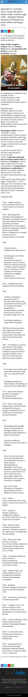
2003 (4, 619)
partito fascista (10, 415)
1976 (4, 498)
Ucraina (13, 632)
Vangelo (11, 534)
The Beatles (8, 320)
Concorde (15, 519)
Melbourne (13, 283)
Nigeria (12, 605)
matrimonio (9, 532)
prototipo (10, 560)
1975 (4, 450)
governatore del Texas (13, 303)
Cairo (22, 269)
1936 (4, 202)
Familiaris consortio (18, 529)
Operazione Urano (12, 226)
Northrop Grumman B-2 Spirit (14, 564)
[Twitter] (5, 31)
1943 (4, 242)
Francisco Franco (17, 493)
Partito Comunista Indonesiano (12, 331)
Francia (22, 250)
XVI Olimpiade (18, 286)
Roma (12, 456)
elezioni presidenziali (10, 637)
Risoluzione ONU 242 (12, 349)
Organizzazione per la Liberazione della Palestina (14, 431)
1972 (4, 391)
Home (2, 5)
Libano (7, 248)
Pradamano (17, 93)
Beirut (11, 570)
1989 (4, 570)
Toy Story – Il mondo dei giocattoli (14, 598)
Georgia (18, 619)
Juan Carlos (8, 486)
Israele (14, 354)
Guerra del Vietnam (15, 391)
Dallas (7, 297)
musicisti (10, 100)
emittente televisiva (14, 204)
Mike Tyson (12, 539)
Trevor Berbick (12, 544)
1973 (4, 404)
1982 (4, 525)
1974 (4, 420)
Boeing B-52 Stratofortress (9, 397)
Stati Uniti (8, 394)
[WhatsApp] (12, 31)
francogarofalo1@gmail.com (17, 687)
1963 (4, 291)
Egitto (8, 271)
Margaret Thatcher (8, 586)
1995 (4, 597)
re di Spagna (17, 488)
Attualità (5, 5)
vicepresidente (10, 310)
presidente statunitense (9, 259)
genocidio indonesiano (14, 335)
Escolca (11, 95)
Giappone (9, 276)
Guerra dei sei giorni (14, 358)
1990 (4, 585)
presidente (15, 624)
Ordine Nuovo (20, 406)
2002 (4, 605)
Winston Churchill (19, 265)
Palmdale (12, 556)
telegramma (14, 232)
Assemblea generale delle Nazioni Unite (14, 427)
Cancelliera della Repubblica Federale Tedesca (13, 647)
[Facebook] (2, 31)
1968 (4, 364)
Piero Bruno (17, 467)
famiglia (21, 532)
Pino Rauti (15, 408)
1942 (4, 214)
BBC (11, 202)
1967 (4, 345)
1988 (4, 556)
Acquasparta (8, 93)
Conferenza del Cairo (16, 278)
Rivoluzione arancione (12, 634)
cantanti (12, 97)
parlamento (13, 622)
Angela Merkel (13, 644)
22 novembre (9, 52)
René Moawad (14, 577)
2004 (4, 632)
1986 (4, 539)
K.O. (6, 542)
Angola (9, 467)
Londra (7, 517)
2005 (4, 644)
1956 (4, 283)
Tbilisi (11, 619)
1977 (4, 510)
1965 (4, 328)
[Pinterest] (9, 31)
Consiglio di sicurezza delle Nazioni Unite (14, 346)
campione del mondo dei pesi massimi (12, 547)
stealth (15, 563)
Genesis (8, 440)
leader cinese (12, 267)
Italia (10, 404)
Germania (13, 653)
